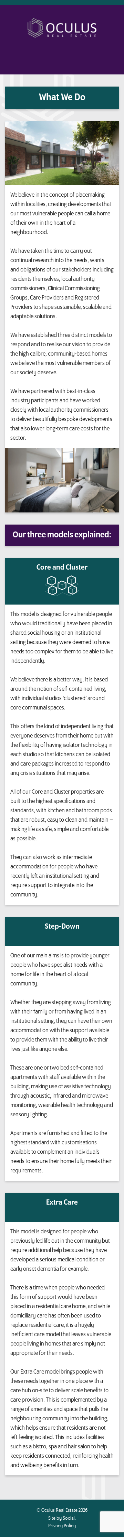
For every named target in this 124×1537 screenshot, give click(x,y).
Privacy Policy (62, 1525)
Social (69, 1518)
